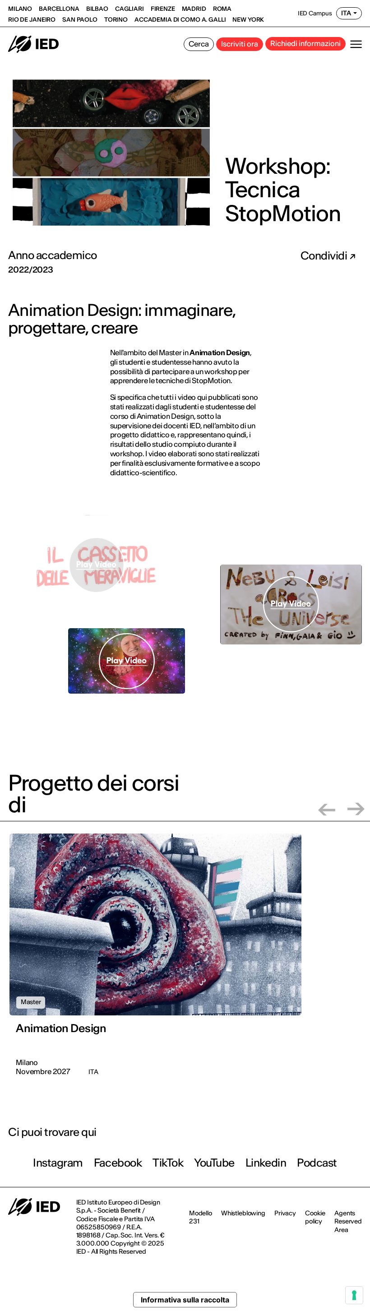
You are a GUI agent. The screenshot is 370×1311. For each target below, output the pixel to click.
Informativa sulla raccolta (185, 1299)
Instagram (58, 1163)
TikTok (168, 1163)
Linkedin (265, 1163)
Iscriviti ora (239, 43)
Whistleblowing (243, 1213)
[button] (326, 808)
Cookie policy (315, 1217)
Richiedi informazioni (305, 43)
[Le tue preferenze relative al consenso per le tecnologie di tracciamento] (354, 1295)
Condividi (325, 256)
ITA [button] (346, 13)
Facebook (118, 1163)
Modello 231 (200, 1217)
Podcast (317, 1163)
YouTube (214, 1163)
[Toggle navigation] (356, 44)
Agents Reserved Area (348, 1221)
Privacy (285, 1213)
